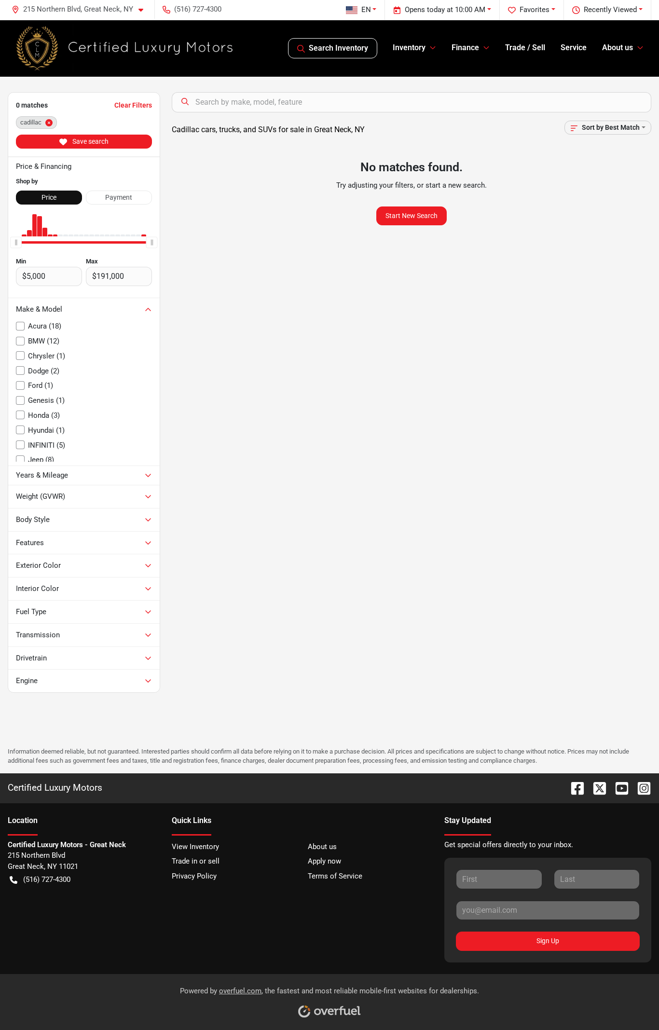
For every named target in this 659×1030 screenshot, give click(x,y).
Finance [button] (465, 47)
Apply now (324, 861)
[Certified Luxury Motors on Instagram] (640, 787)
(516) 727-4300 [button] (197, 9)
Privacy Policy (194, 876)
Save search (90, 141)
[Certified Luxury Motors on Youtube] (618, 787)
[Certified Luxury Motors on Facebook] (574, 787)
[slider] (16, 242)
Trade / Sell (525, 47)
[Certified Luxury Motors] (124, 48)
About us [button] (617, 47)
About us (322, 846)
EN (366, 9)
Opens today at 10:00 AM (445, 9)
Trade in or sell (196, 861)
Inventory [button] (409, 47)
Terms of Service (335, 876)
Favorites (534, 9)
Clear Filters (133, 105)
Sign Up (547, 941)
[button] (81, 9)
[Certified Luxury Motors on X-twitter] (596, 787)
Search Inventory (338, 48)
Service (574, 47)
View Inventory (195, 846)
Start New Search (411, 216)
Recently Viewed (610, 9)
